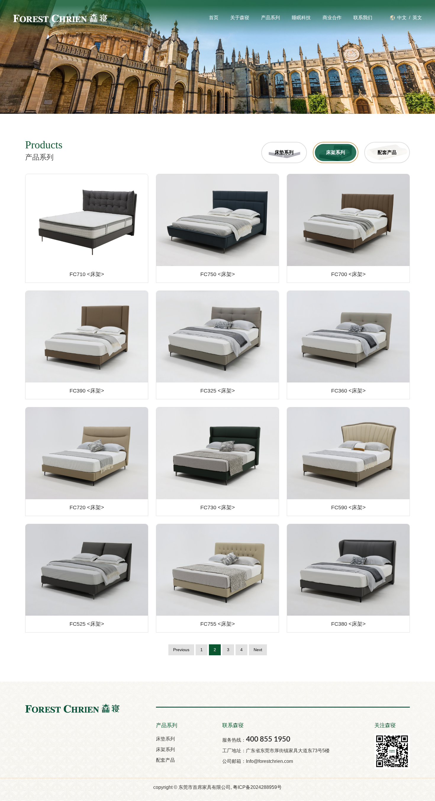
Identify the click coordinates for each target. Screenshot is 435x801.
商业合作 (332, 17)
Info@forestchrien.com (269, 761)
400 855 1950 (268, 738)
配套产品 (165, 760)
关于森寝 (239, 17)
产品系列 (270, 17)
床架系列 (165, 749)
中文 (402, 17)
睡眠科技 (301, 17)
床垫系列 (165, 738)
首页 (213, 17)
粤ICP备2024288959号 (257, 787)
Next (258, 649)
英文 (417, 17)
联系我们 (362, 17)
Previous (181, 649)
